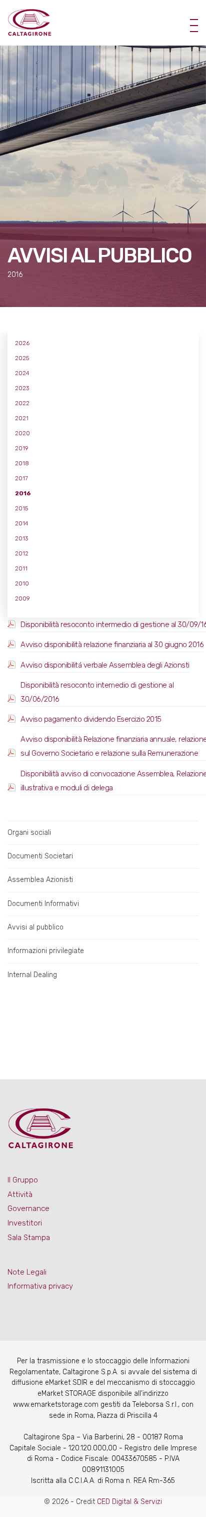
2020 (22, 433)
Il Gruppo (23, 1179)
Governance (29, 1208)
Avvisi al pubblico (36, 927)
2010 (22, 583)
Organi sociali (29, 832)
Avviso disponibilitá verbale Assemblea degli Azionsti (105, 665)
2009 (22, 598)
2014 (21, 523)
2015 (21, 508)
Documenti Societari (40, 856)
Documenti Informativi (43, 903)
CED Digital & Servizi (129, 1501)
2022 (22, 403)
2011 (21, 568)
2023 (22, 388)
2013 (21, 538)
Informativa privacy (40, 1286)
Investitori (25, 1223)
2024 (22, 373)
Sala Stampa (29, 1237)
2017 (21, 478)
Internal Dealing (32, 975)
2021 (21, 418)
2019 (21, 448)
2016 (23, 493)
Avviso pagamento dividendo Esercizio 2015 (91, 719)
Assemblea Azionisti (40, 879)
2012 (21, 553)
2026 (22, 343)
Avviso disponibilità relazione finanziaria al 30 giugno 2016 (112, 644)
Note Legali (27, 1272)
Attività (20, 1194)
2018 (22, 463)
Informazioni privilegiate (46, 951)
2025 (22, 358)
